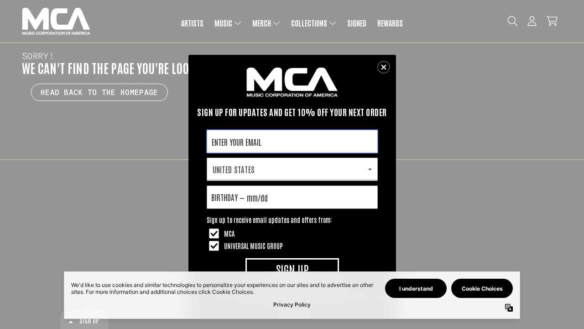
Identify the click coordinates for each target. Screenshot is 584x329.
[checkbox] (293, 233)
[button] (383, 67)
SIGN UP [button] (292, 269)
